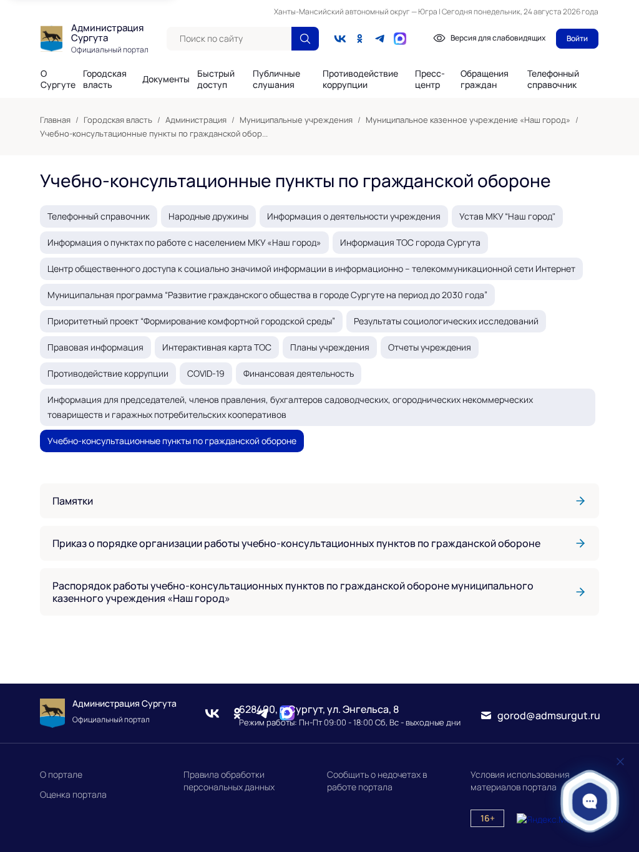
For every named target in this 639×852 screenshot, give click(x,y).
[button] (590, 801)
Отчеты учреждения (429, 347)
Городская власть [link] (118, 119)
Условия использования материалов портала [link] (520, 780)
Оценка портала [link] (73, 794)
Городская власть (105, 79)
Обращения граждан (485, 79)
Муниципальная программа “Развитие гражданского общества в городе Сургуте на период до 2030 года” (267, 295)
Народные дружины (208, 216)
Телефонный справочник (553, 78)
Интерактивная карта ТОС (216, 347)
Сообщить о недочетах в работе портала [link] (377, 780)
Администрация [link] (196, 119)
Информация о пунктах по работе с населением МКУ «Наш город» (184, 242)
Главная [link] (55, 119)
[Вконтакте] (340, 38)
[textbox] (229, 39)
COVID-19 (206, 373)
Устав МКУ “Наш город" (507, 216)
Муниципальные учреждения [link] (296, 119)
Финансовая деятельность (298, 373)
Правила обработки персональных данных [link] (229, 780)
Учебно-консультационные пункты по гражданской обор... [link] (154, 133)
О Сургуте (58, 79)
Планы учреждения (329, 347)
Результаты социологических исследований (446, 321)
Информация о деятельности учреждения (354, 216)
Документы (166, 79)
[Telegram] (380, 38)
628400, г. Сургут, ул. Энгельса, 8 (319, 709)
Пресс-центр (430, 79)
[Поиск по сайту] (305, 39)
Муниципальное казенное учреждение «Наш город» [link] (468, 119)
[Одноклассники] (360, 38)
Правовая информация (95, 347)
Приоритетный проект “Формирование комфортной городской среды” (191, 321)
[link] (319, 500)
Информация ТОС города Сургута (410, 242)
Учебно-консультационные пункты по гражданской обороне (171, 441)
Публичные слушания (276, 79)
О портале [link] (61, 774)
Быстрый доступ (216, 79)
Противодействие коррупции (360, 79)
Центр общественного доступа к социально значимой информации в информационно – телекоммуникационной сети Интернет (311, 268)
